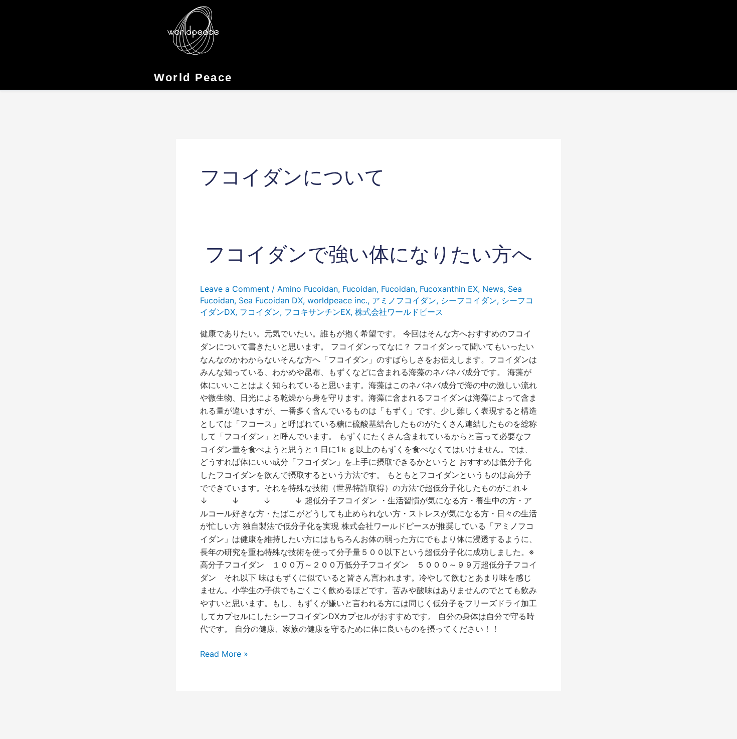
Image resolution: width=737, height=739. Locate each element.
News (492, 289)
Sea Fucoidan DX (271, 300)
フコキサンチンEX (317, 312)
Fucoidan (359, 289)
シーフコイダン (469, 300)
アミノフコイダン (404, 300)
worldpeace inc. (337, 300)
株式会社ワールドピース (399, 312)
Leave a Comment (234, 289)
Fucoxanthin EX (449, 289)
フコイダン (260, 312)
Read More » (224, 653)
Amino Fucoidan (307, 289)
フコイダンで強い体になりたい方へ (368, 254)
